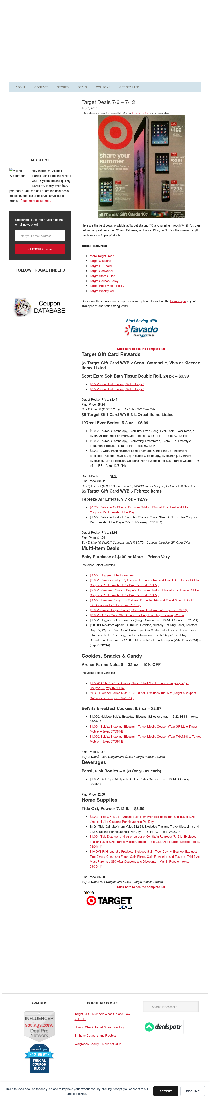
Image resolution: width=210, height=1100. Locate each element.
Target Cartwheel (101, 270)
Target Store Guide (102, 276)
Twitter (27, 283)
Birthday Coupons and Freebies (96, 1035)
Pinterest (39, 283)
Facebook (14, 283)
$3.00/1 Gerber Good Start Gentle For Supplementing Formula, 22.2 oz (137, 615)
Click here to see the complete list (141, 348)
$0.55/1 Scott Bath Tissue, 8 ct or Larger (117, 384)
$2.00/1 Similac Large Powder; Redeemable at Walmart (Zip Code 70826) (139, 610)
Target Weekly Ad (102, 291)
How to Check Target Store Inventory (99, 1027)
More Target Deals (102, 256)
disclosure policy (140, 113)
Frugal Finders (34, 23)
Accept (166, 1091)
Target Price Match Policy (107, 285)
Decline (193, 1091)
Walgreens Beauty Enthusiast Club (98, 1043)
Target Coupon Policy (104, 280)
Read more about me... (35, 200)
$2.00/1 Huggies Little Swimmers (112, 575)
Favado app (178, 301)
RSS (51, 283)
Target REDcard (101, 266)
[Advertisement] (143, 42)
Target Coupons (100, 260)
